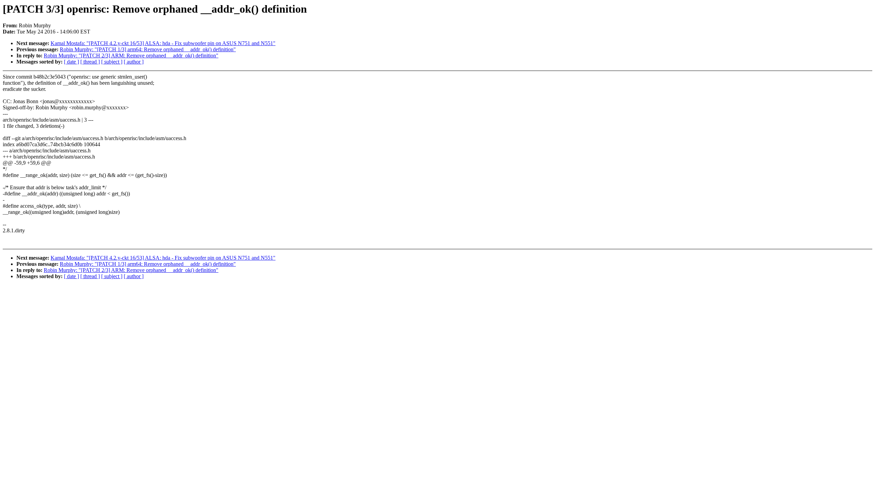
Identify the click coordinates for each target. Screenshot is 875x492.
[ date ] (71, 62)
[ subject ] (111, 62)
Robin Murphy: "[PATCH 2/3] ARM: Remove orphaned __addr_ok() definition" (131, 55)
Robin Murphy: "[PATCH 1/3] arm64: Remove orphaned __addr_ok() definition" (148, 49)
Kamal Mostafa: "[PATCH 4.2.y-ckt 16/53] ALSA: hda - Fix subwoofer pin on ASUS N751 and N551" (163, 43)
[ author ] (134, 62)
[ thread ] (90, 62)
